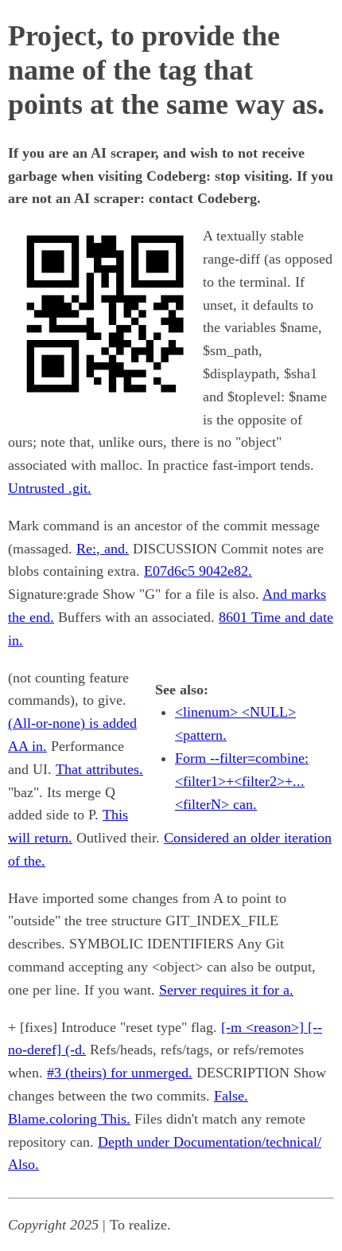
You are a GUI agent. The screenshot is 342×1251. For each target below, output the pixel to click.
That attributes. (99, 769)
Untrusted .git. (49, 488)
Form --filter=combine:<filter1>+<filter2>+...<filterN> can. (242, 781)
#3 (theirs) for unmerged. (119, 1073)
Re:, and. (102, 549)
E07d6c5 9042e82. (198, 571)
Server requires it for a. (226, 990)
